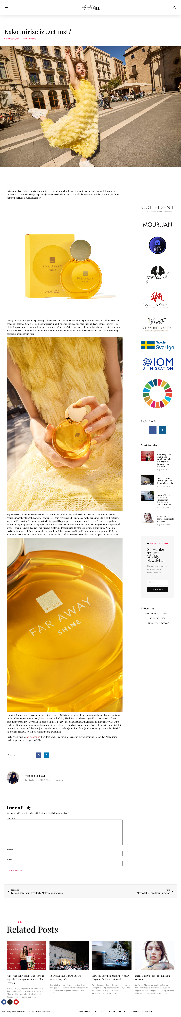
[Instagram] (162, 430)
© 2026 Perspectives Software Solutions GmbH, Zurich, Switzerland (25, 1011)
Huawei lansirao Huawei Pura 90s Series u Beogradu (165, 480)
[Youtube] (16, 1002)
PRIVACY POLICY (157, 618)
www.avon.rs (33, 736)
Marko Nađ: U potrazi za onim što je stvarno (165, 518)
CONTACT (164, 613)
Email (10, 859)
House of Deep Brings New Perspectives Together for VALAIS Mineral (164, 500)
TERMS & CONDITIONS (158, 623)
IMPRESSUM (150, 613)
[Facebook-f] (152, 430)
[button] (6, 7)
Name (10, 850)
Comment (12, 818)
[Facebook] (3, 1002)
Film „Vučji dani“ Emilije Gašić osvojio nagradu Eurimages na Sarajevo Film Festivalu (164, 460)
